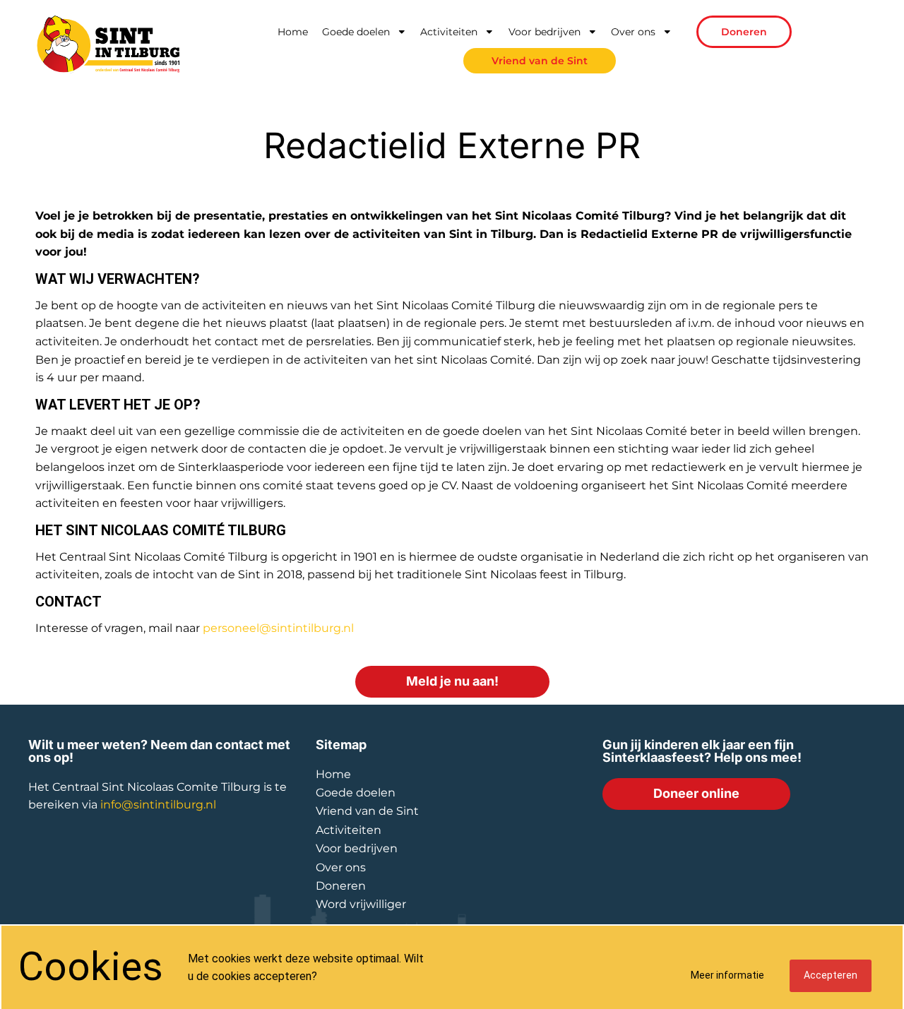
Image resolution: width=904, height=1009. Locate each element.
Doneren (744, 31)
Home (293, 31)
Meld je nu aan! (452, 681)
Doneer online (696, 793)
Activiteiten (448, 31)
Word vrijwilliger (361, 904)
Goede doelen (356, 31)
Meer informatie (727, 975)
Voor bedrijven (545, 31)
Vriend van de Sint (540, 60)
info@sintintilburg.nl (158, 804)
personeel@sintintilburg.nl (278, 628)
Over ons (633, 31)
